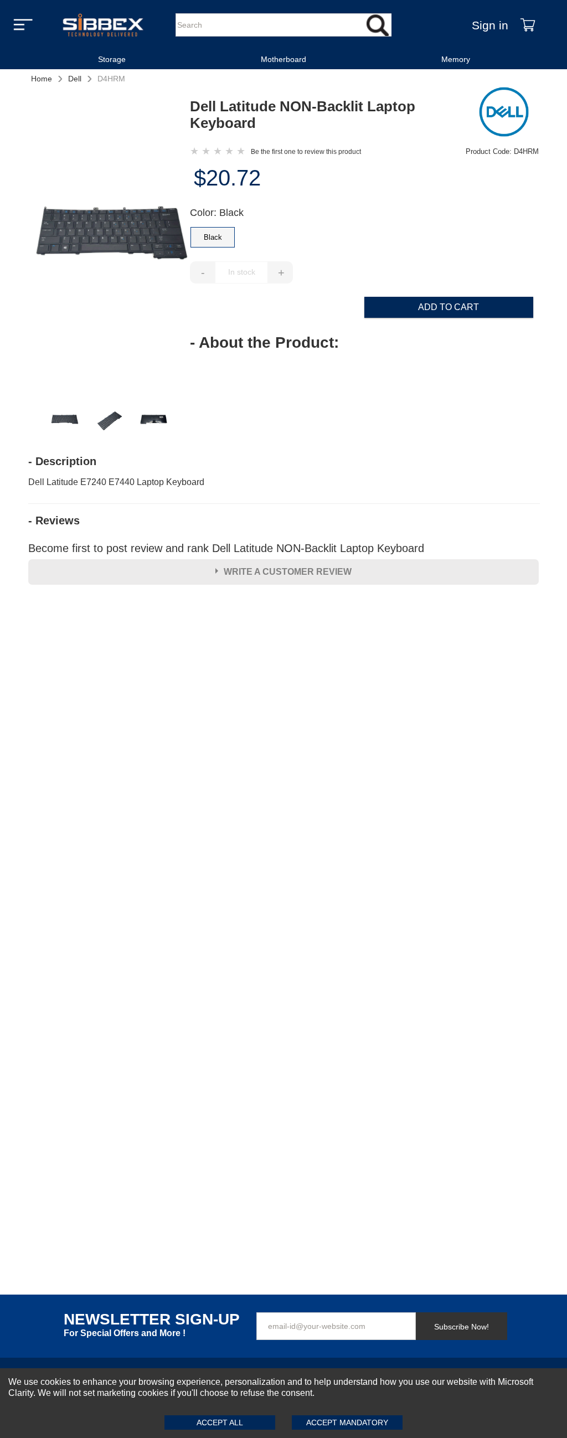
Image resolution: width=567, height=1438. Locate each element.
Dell (74, 78)
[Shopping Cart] (528, 25)
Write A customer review (288, 571)
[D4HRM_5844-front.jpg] (109, 245)
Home (41, 78)
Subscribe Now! (461, 1326)
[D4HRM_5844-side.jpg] (109, 421)
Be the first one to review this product (306, 152)
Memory (455, 59)
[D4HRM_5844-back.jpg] (154, 421)
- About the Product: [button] (264, 342)
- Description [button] (62, 461)
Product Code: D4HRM (502, 151)
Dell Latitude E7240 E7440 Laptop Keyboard (116, 482)
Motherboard (283, 59)
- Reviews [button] (54, 520)
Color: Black (217, 212)
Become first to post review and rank (226, 548)
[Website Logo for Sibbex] (103, 25)
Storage (112, 59)
